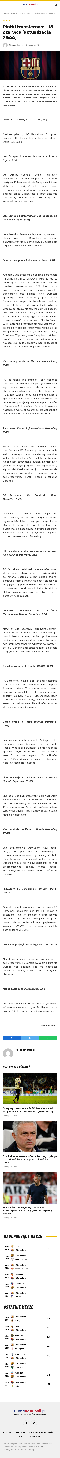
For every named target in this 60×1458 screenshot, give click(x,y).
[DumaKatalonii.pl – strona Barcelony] (30, 5)
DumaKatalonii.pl (10, 13)
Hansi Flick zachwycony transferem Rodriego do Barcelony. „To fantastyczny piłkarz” (27, 1210)
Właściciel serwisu (30, 1437)
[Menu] (5, 5)
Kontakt (8, 1432)
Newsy (22, 13)
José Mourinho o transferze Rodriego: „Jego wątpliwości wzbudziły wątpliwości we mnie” (30, 1159)
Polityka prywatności (41, 1432)
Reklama (21, 1432)
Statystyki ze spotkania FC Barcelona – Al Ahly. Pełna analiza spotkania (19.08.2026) (28, 1110)
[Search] (55, 5)
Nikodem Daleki (16, 45)
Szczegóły (38, 1446)
